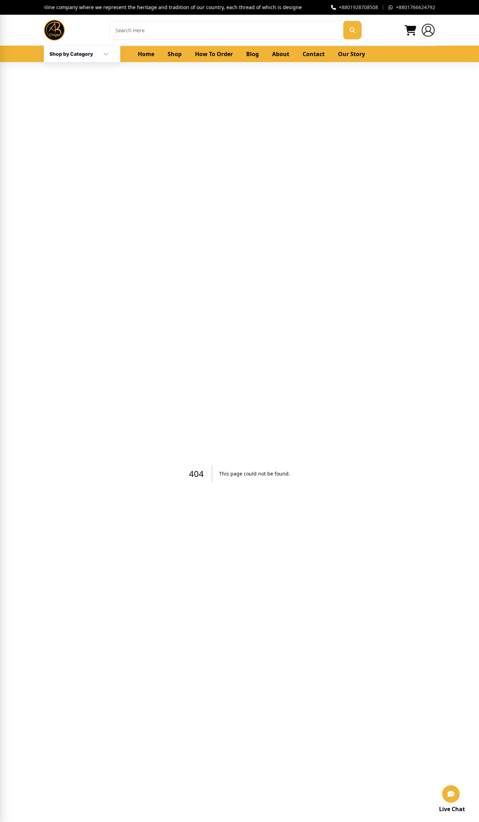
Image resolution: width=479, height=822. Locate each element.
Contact (314, 54)
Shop (175, 54)
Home (146, 54)
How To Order (214, 54)
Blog (252, 54)
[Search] (352, 30)
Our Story (351, 54)
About (280, 54)
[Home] (54, 30)
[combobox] (71, 51)
